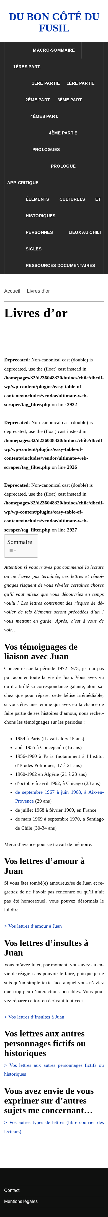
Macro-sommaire (54, 50)
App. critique (22, 182)
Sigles (34, 249)
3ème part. (70, 99)
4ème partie (63, 133)
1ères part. (27, 66)
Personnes (39, 232)
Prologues (46, 149)
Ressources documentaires (60, 265)
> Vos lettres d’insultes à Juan (34, 1017)
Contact (11, 1190)
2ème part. (37, 99)
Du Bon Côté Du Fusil (54, 22)
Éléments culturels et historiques (63, 207)
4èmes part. (44, 116)
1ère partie (46, 83)
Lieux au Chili (85, 232)
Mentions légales (21, 1201)
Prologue (63, 166)
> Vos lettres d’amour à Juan (33, 926)
